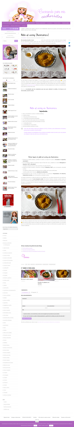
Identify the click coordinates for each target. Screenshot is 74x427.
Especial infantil (6, 25)
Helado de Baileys (11, 105)
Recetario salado (65, 23)
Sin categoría (6, 375)
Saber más (51, 425)
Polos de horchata (11, 148)
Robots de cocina (7, 365)
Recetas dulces (6, 350)
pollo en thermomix (39, 264)
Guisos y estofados (7, 295)
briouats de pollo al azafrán (29, 249)
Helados (5, 297)
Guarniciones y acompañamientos (10, 290)
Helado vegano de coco (12, 110)
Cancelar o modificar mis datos (43, 425)
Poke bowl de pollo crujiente (27, 279)
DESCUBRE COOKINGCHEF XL (19, 23)
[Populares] (6, 80)
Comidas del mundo (30, 28)
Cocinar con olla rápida (8, 257)
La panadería (49, 23)
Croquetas (5, 272)
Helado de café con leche (12, 121)
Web (23, 309)
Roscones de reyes (7, 367)
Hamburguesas (7, 244)
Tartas (5, 390)
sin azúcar (59, 28)
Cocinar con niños (7, 255)
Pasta (5, 327)
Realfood (5, 342)
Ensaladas (5, 275)
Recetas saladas (52, 28)
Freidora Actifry (6, 280)
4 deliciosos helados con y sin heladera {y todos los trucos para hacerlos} (12, 144)
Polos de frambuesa (11, 181)
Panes (5, 322)
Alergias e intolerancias (15, 25)
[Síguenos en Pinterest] (15, 28)
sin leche (34, 30)
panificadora (6, 325)
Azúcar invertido (11, 99)
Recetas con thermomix (40, 23)
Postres (5, 340)
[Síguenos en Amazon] (12, 28)
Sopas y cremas (6, 387)
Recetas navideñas (7, 352)
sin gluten (65, 28)
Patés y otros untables (8, 332)
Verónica (24, 37)
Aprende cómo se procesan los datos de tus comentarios (49, 322)
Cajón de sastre (6, 247)
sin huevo (5, 380)
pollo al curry (33, 264)
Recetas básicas (6, 345)
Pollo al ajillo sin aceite (27, 248)
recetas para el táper (52, 264)
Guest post (6, 292)
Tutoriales (5, 392)
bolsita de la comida (31, 84)
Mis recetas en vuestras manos (44, 417)
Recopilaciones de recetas (8, 362)
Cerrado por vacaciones (8, 252)
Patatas (5, 330)
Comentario (24, 298)
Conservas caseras (7, 265)
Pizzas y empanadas (7, 337)
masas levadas (6, 307)
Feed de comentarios (7, 406)
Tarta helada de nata (11, 83)
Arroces (5, 235)
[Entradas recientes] (14, 80)
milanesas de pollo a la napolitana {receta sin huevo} (34, 251)
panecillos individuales (8, 320)
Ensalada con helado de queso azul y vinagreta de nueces (12, 161)
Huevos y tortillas (7, 300)
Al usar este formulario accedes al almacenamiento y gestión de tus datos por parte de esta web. (44, 316)
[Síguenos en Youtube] (17, 28)
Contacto (24, 25)
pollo (29, 264)
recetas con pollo (45, 264)
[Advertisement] (43, 146)
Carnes (23, 28)
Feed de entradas (7, 404)
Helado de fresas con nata (12, 170)
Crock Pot (5, 270)
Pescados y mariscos (7, 335)
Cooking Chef (6, 267)
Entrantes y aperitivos (7, 277)
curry (26, 264)
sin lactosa (28, 30)
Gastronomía (6, 287)
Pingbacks (35, 292)
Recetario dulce (57, 23)
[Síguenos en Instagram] (10, 28)
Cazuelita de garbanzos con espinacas (43, 283)
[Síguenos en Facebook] (13, 28)
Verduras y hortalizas (7, 395)
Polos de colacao (11, 94)
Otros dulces (6, 315)
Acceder (5, 401)
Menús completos (7, 310)
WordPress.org (6, 409)
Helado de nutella (11, 165)
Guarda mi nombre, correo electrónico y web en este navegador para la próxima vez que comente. (41, 313)
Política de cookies (55, 417)
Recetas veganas (7, 360)
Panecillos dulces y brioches (8, 317)
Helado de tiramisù (11, 132)
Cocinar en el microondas (8, 260)
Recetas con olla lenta (30, 23)
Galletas (5, 285)
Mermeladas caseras (7, 312)
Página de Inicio (6, 417)
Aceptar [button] (35, 425)
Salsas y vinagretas (7, 370)
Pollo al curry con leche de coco (61, 279)
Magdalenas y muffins (7, 305)
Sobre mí (37, 419)
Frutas (5, 282)
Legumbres (6, 302)
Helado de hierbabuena (12, 88)
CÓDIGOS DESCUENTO (7, 23)
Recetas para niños (7, 355)
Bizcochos (5, 240)
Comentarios (26, 292)
